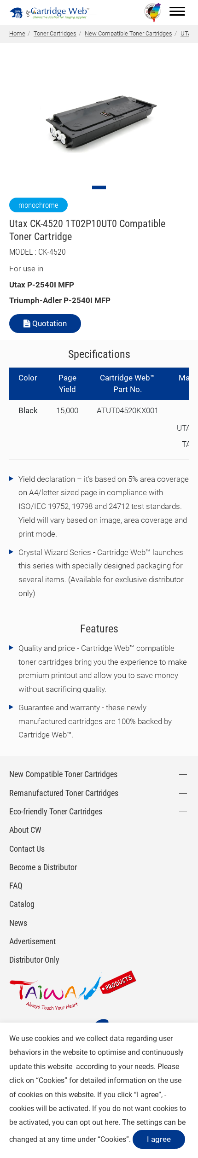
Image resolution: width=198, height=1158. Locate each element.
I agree (159, 1139)
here (111, 1122)
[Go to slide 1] (99, 187)
